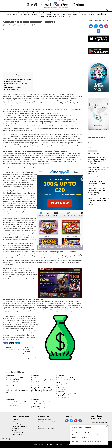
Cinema (93, 13)
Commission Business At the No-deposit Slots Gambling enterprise (18, 80)
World (13, 13)
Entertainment (83, 13)
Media (75, 13)
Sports (63, 15)
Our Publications (51, 16)
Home (7, 13)
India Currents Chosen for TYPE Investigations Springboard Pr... (16, 403)
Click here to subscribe (99, 422)
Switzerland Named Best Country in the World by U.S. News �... (65, 380)
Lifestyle (56, 15)
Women (68, 13)
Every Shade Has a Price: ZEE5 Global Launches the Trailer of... (41, 389)
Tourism (8, 15)
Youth (75, 15)
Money (52, 13)
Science (49, 15)
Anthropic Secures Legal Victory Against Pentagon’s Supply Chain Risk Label (97, 160)
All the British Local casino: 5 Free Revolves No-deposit (15, 88)
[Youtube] (106, 26)
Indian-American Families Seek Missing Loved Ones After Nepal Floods (98, 169)
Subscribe (15, 430)
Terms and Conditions (19, 426)
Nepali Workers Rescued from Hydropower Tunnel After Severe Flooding (98, 191)
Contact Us (69, 16)
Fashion (26, 15)
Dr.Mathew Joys (25, 25)
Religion (42, 15)
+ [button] (6, 439)
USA (18, 13)
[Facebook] (90, 26)
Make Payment (17, 434)
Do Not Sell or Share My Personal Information (86, 441)
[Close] (107, 426)
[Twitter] (96, 26)
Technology (60, 13)
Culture (91, 15)
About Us (61, 16)
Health (39, 13)
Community (30, 13)
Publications (16, 422)
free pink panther (74, 139)
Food (20, 15)
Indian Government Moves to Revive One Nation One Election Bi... (17, 390)
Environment (83, 15)
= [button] (9, 439)
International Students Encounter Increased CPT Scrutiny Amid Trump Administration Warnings (96, 180)
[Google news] (98, 31)
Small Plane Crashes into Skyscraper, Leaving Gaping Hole (42, 379)
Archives (41, 16)
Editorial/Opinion (101, 15)
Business (45, 13)
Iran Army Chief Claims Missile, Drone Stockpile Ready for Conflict (98, 200)
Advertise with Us (17, 432)
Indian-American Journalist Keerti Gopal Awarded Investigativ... (40, 404)
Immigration (101, 13)
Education (34, 15)
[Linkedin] (101, 26)
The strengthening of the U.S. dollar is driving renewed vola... (66, 395)
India (23, 13)
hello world (60, 388)
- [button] (3, 439)
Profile (69, 15)
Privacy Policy (16, 424)
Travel (15, 15)
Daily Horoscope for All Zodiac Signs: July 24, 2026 (16, 379)
